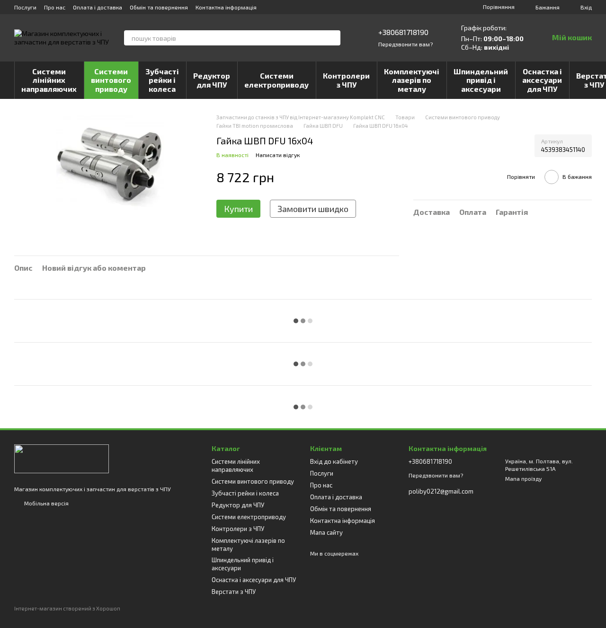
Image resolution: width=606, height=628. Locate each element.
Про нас (54, 7)
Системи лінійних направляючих (49, 80)
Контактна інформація (226, 7)
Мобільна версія (46, 503)
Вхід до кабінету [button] (334, 461)
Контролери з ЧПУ (346, 79)
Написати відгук (278, 154)
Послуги (25, 7)
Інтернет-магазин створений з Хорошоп (67, 608)
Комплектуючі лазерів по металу (411, 80)
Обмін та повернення (159, 7)
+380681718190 (403, 31)
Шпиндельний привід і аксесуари (481, 80)
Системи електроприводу (276, 79)
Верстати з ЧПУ (234, 591)
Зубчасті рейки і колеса (162, 80)
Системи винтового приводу (111, 80)
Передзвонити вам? (405, 44)
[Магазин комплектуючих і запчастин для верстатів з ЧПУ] (61, 458)
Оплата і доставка (97, 7)
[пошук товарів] (332, 37)
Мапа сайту (326, 532)
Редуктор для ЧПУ (211, 79)
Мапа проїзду (523, 478)
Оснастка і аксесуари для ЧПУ (542, 80)
